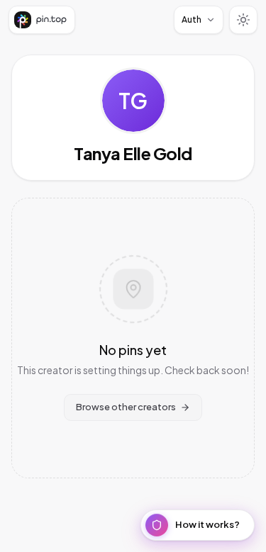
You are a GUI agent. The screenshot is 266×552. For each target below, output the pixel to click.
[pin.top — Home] (42, 20)
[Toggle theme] (243, 20)
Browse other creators (126, 406)
